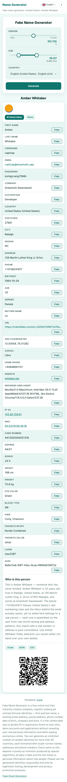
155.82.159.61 (13, 414)
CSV (32, 647)
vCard (10, 647)
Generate (33, 86)
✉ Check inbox (14, 117)
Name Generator (14, 5)
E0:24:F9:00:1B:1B (16, 425)
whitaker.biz (12, 378)
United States (33, 10)
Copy (57, 129)
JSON (22, 647)
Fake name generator (13, 10)
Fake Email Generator (14, 775)
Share (30, 117)
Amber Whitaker (50, 10)
